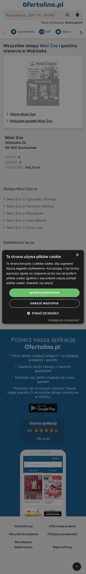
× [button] (77, 255)
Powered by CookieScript (63, 320)
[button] (43, 313)
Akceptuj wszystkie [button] (44, 293)
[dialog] (43, 287)
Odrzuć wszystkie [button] (44, 303)
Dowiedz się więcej (40, 283)
